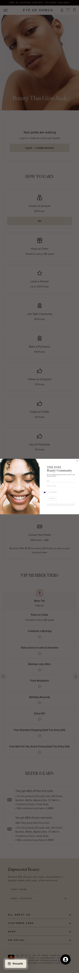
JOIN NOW (52, 498)
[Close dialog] (77, 460)
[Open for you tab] (65, 959)
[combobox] (45, 492)
